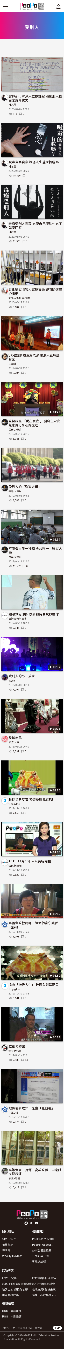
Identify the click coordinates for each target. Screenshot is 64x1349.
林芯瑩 (12, 104)
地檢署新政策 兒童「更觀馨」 (32, 1108)
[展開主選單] (5, 6)
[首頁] (32, 6)
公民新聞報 (15, 865)
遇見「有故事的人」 (44, 1295)
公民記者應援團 (42, 1250)
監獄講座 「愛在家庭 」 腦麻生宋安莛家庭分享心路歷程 (34, 423)
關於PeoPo (9, 1239)
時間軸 (6, 1250)
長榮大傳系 (15, 429)
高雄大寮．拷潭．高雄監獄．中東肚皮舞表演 (35, 1171)
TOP (57, 1327)
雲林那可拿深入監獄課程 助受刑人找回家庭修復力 (35, 98)
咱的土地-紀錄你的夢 (15, 1289)
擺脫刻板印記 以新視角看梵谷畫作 (34, 614)
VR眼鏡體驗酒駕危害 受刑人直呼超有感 (34, 357)
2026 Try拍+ (9, 1278)
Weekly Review (12, 1256)
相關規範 (7, 1245)
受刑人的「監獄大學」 (25, 486)
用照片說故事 (10, 1295)
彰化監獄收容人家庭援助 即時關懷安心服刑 (35, 291)
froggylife (14, 804)
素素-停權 (14, 1178)
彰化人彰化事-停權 (20, 298)
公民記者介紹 (40, 1256)
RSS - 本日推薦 (12, 1316)
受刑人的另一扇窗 (22, 675)
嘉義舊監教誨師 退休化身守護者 (33, 922)
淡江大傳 (14, 742)
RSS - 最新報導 (12, 1311)
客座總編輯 (39, 1261)
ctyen (12, 680)
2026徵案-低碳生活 (44, 1278)
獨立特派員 (15, 1051)
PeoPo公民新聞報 (43, 1239)
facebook (26, 1223)
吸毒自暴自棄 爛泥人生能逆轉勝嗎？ (35, 161)
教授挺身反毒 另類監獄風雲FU (31, 799)
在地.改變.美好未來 (44, 1289)
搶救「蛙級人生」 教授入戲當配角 (34, 984)
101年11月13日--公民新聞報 (30, 861)
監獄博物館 (17, 1046)
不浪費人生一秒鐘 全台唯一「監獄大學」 (35, 550)
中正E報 (13, 927)
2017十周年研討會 (43, 1284)
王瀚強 (12, 363)
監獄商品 (15, 737)
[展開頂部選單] (58, 6)
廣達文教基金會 (18, 618)
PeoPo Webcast (42, 1245)
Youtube (37, 1223)
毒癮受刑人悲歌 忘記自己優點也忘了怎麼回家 (35, 225)
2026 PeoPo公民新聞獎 (17, 1284)
